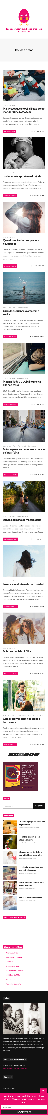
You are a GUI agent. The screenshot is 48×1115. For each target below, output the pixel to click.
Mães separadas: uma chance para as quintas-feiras (24, 450)
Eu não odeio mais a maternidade (22, 519)
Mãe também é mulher (26, 446)
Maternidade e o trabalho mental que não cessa (22, 383)
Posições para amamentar (30, 898)
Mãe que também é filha (17, 651)
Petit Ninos (10, 979)
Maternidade (22, 173)
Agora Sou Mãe (12, 953)
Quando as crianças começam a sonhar (21, 312)
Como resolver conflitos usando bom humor (21, 720)
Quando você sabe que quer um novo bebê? (21, 242)
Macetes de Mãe (12, 966)
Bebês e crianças (10, 715)
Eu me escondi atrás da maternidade (24, 584)
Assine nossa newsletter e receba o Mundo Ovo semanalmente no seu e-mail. (24, 1099)
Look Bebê (10, 962)
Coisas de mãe (9, 105)
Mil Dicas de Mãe (13, 975)
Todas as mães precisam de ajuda (22, 176)
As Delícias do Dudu (14, 957)
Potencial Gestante (13, 984)
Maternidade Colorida (15, 970)
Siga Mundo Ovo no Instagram (15, 1068)
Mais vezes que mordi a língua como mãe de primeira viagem (23, 110)
